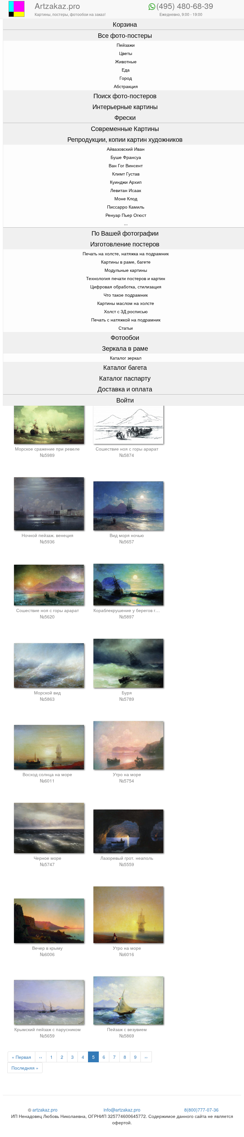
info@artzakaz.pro (122, 1109)
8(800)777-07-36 (201, 1109)
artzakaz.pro (45, 1109)
